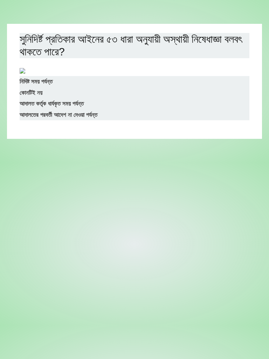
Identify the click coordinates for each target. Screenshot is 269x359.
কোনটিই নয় (31, 92)
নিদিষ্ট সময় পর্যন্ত (36, 81)
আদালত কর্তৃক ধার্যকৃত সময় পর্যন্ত (52, 103)
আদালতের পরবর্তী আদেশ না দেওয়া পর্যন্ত (58, 114)
